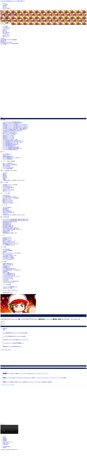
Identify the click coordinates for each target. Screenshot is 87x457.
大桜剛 (4, 179)
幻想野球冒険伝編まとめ (8, 263)
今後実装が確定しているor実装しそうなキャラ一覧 (13, 180)
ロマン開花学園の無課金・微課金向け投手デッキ (13, 140)
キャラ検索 (5, 26)
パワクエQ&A (6, 279)
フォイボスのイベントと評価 (9, 134)
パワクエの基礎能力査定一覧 (9, 273)
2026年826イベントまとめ (8, 138)
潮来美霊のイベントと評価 (8, 137)
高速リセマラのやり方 (7, 201)
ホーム (4, 3)
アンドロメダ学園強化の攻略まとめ (10, 149)
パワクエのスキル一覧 (7, 277)
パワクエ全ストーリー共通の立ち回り (11, 281)
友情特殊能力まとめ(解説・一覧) (10, 232)
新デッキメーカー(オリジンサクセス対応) (11, 252)
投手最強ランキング (7, 239)
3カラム (8, 8)
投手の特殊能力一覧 (7, 224)
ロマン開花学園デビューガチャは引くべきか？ (13, 142)
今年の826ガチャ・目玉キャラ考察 (10, 139)
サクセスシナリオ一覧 (7, 254)
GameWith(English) (6, 446)
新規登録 (5, 5)
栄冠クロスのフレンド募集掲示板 (10, 164)
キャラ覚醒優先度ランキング (9, 244)
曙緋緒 (4, 174)
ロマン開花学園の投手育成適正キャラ (11, 144)
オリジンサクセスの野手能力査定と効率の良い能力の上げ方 (15, 220)
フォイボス (5, 172)
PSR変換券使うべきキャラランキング (11, 243)
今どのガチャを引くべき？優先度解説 (11, 197)
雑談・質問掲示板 (6, 165)
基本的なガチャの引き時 (8, 202)
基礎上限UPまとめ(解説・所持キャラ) (11, 227)
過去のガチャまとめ (7, 199)
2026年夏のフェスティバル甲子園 (10, 184)
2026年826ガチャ (6, 195)
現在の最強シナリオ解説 (8, 256)
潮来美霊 (5, 175)
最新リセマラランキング (8, 200)
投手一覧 (5, 30)
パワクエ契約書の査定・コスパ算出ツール (12, 157)
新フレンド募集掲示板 (7, 158)
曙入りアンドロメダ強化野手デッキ (10, 133)
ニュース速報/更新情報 (8, 168)
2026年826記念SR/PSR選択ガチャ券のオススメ (13, 130)
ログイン (5, 7)
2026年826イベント (7, 185)
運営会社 (5, 438)
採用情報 (5, 439)
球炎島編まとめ (6, 267)
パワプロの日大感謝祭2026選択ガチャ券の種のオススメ (15, 129)
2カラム (4, 8)
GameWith (8, 449)
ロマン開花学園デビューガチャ (9, 196)
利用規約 (5, 440)
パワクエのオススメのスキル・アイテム (11, 276)
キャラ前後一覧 (6, 27)
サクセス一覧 (6, 33)
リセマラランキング (7, 237)
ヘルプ (4, 436)
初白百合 (5, 176)
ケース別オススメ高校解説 (8, 257)
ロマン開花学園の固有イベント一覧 (10, 143)
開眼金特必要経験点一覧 (8, 156)
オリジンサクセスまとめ (8, 259)
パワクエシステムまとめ (8, 282)
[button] (45, 20)
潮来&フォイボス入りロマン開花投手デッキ (12, 123)
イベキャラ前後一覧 (7, 207)
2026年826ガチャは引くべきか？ (10, 132)
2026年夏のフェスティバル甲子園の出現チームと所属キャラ (15, 127)
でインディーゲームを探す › (7, 384)
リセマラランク (6, 28)
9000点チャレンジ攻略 (7, 288)
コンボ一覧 (5, 213)
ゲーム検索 (5, 4)
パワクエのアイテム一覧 (8, 278)
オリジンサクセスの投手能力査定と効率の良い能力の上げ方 (15, 219)
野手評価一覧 (6, 208)
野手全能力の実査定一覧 (8, 225)
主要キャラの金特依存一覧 (8, 212)
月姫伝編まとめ (6, 266)
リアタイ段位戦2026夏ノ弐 (8, 187)
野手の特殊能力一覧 (7, 222)
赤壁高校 (5, 251)
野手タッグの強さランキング (9, 241)
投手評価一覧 (6, 209)
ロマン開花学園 (6, 249)
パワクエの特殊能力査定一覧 (9, 274)
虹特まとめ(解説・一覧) (8, 230)
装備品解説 (5, 271)
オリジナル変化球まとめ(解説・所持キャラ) (12, 229)
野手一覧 (5, 31)
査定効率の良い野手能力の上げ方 (10, 221)
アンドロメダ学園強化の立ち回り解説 (11, 147)
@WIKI (4, 447)
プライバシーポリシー (7, 441)
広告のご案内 (6, 443)
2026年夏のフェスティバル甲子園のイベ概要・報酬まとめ (15, 128)
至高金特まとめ (6, 231)
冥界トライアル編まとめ (8, 264)
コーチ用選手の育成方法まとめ (9, 268)
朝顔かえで (5, 177)
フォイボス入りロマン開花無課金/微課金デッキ (13, 122)
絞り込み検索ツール (7, 153)
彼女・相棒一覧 (6, 32)
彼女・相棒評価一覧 (7, 211)
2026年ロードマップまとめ (8, 189)
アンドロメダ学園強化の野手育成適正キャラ (12, 148)
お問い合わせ (6, 444)
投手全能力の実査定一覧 (8, 226)
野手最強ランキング (7, 238)
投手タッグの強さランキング (9, 242)
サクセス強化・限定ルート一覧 (9, 255)
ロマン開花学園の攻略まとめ (9, 145)
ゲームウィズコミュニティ (8, 167)
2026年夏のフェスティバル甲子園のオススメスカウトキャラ (15, 125)
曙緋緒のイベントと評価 (8, 135)
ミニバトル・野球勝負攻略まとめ (10, 286)
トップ (4, 435)
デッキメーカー (6, 35)
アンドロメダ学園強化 (7, 250)
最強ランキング (6, 36)
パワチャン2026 (6, 188)
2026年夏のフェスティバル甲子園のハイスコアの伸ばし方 (15, 124)
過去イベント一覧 (6, 190)
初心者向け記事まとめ (7, 292)
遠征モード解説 (6, 272)
